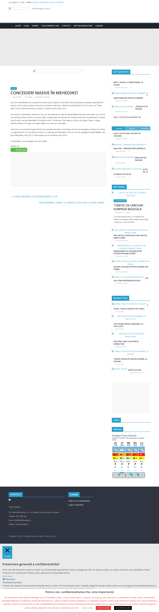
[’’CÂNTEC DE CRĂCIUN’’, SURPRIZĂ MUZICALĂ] (131, 192)
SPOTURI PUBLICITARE (83, 25)
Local (26, 25)
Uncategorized (120, 201)
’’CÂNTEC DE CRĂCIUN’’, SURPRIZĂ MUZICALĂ (129, 207)
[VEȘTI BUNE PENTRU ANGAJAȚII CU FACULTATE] (131, 316)
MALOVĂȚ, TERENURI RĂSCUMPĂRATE (130, 148)
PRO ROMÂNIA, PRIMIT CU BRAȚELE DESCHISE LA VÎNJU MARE (73, 202)
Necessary (10, 579)
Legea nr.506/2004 (75, 505)
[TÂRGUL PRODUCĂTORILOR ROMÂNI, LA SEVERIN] (131, 351)
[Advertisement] (79, 47)
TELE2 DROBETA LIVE (50, 25)
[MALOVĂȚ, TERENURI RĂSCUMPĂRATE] (129, 143)
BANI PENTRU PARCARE (140, 158)
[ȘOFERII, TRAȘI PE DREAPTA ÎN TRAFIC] (129, 304)
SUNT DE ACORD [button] (103, 608)
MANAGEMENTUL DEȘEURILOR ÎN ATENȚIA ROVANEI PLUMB (128, 252)
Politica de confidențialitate (79, 501)
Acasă (18, 25)
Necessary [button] (7, 576)
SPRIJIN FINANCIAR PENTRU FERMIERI (48, 2)
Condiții (99, 25)
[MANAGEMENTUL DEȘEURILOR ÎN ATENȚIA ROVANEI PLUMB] (130, 245)
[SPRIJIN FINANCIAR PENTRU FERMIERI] (128, 93)
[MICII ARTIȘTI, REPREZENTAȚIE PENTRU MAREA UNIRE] (130, 230)
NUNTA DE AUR (134, 370)
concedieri (39, 97)
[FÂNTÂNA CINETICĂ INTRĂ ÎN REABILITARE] (131, 334)
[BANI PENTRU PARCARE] (123, 156)
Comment (145, 128)
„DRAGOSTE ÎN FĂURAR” (141, 107)
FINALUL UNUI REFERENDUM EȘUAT (131, 279)
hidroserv (47, 97)
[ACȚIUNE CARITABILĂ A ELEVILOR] (127, 167)
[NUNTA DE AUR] (120, 369)
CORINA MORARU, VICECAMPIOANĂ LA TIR (33, 196)
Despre (35, 25)
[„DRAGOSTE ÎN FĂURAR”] (123, 106)
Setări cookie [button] (87, 608)
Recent (132, 128)
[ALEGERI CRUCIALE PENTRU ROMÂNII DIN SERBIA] (130, 261)
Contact (66, 25)
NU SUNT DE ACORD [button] (123, 608)
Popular (119, 128)
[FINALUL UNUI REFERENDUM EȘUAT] (128, 277)
